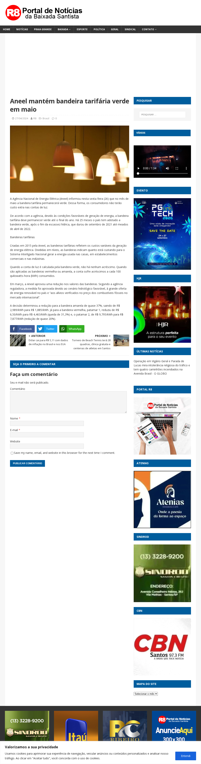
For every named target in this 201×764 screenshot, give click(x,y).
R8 (34, 118)
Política (99, 29)
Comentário (17, 389)
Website (15, 441)
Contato (148, 29)
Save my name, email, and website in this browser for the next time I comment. (64, 453)
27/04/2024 (21, 118)
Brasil (46, 118)
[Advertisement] (100, 67)
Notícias (22, 29)
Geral (115, 29)
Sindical (130, 29)
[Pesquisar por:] (162, 114)
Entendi (185, 756)
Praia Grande (43, 29)
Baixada (63, 29)
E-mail (14, 430)
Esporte (82, 29)
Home (6, 29)
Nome (14, 418)
